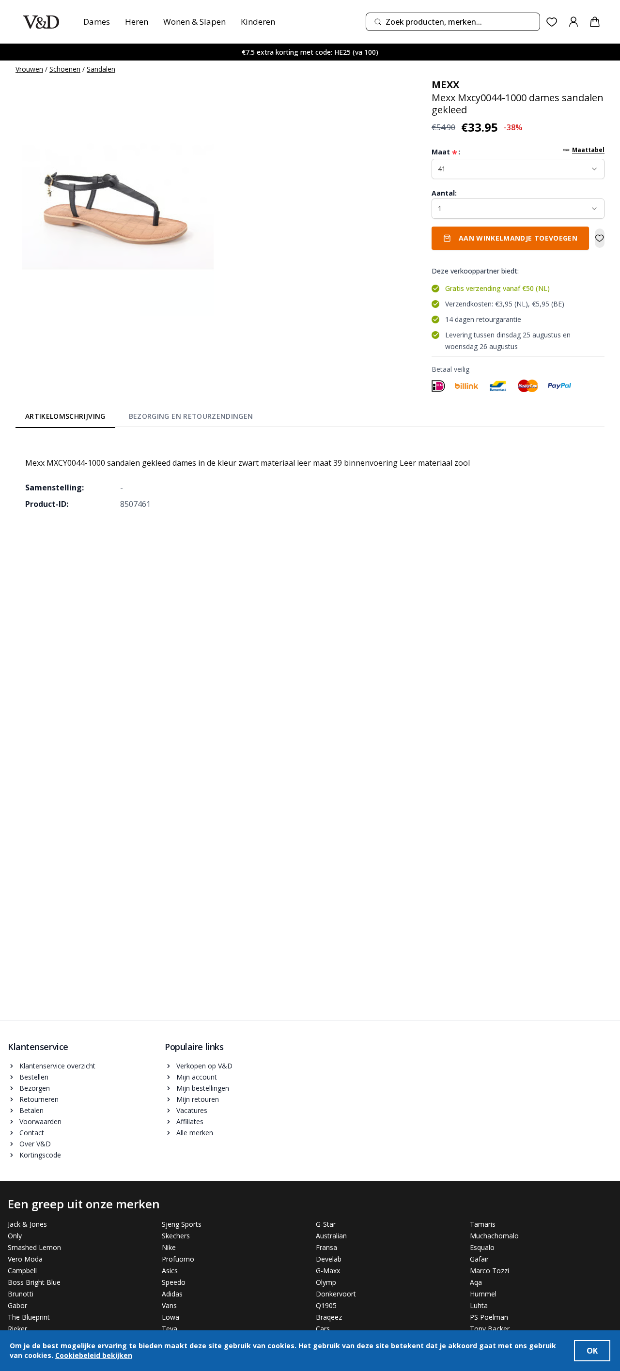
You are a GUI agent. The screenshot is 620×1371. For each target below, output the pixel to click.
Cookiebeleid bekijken (93, 1355)
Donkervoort (336, 1293)
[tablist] (139, 418)
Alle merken (194, 1132)
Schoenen (64, 69)
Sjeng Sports (182, 1224)
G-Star (326, 1224)
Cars (323, 1328)
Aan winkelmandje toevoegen (518, 238)
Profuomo (178, 1259)
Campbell (22, 1270)
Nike (169, 1247)
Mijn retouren (197, 1099)
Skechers (176, 1235)
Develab (328, 1259)
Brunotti (20, 1293)
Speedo (174, 1282)
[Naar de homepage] (41, 22)
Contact (31, 1132)
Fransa (326, 1247)
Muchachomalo (494, 1235)
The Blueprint (29, 1317)
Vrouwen (29, 69)
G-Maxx (328, 1270)
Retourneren (39, 1099)
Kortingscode (40, 1154)
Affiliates (189, 1121)
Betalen (31, 1110)
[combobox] (453, 22)
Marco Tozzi (489, 1270)
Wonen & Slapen (194, 21)
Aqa (476, 1282)
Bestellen (33, 1077)
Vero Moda (25, 1259)
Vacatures (191, 1110)
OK (592, 1350)
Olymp (326, 1282)
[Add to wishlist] (599, 238)
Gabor (17, 1305)
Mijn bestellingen (202, 1088)
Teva (169, 1328)
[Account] (573, 21)
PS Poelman (489, 1317)
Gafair (479, 1259)
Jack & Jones (27, 1224)
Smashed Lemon (34, 1247)
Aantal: (444, 193)
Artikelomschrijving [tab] (65, 416)
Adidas (172, 1293)
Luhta (479, 1305)
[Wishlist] (552, 22)
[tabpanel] (310, 476)
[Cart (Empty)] (594, 21)
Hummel (483, 1293)
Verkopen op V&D (204, 1065)
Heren (136, 21)
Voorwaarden (40, 1121)
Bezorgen (34, 1088)
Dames (96, 21)
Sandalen (101, 69)
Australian (331, 1235)
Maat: (446, 152)
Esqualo (482, 1247)
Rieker (17, 1328)
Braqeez (329, 1317)
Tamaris (483, 1224)
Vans (169, 1305)
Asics (170, 1270)
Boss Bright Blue (34, 1282)
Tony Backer (490, 1328)
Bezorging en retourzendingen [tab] (191, 416)
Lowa (170, 1317)
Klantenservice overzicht (57, 1065)
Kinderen (258, 21)
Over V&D (35, 1143)
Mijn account (196, 1077)
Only (15, 1235)
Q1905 (326, 1305)
